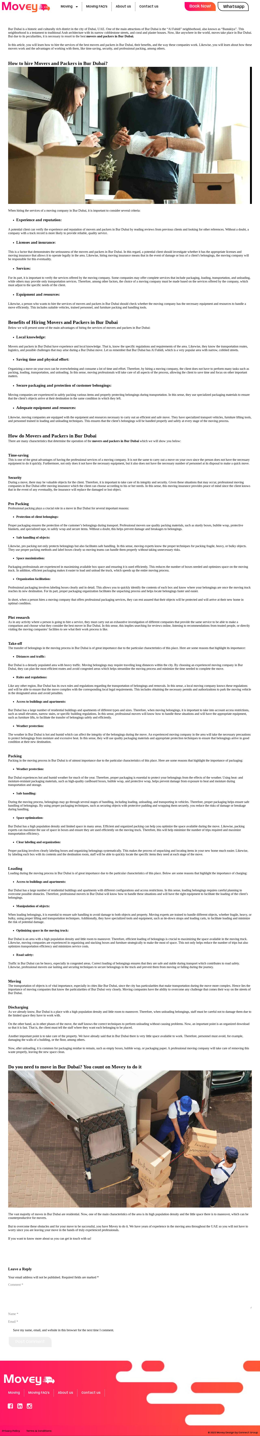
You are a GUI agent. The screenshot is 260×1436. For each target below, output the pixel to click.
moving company (57, 210)
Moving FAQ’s (96, 6)
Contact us (148, 6)
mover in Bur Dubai (87, 625)
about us (47, 1238)
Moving (67, 6)
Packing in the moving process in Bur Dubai (36, 760)
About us (123, 6)
